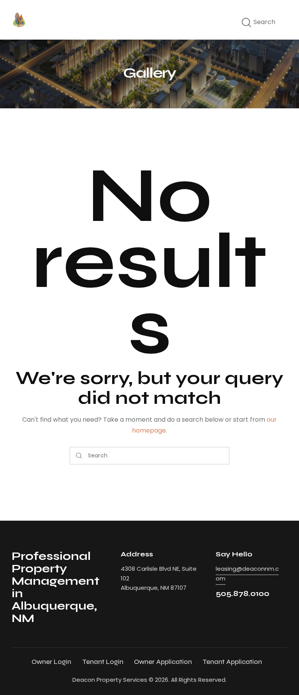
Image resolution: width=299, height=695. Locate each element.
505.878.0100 (242, 593)
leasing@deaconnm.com (247, 573)
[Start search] (246, 23)
